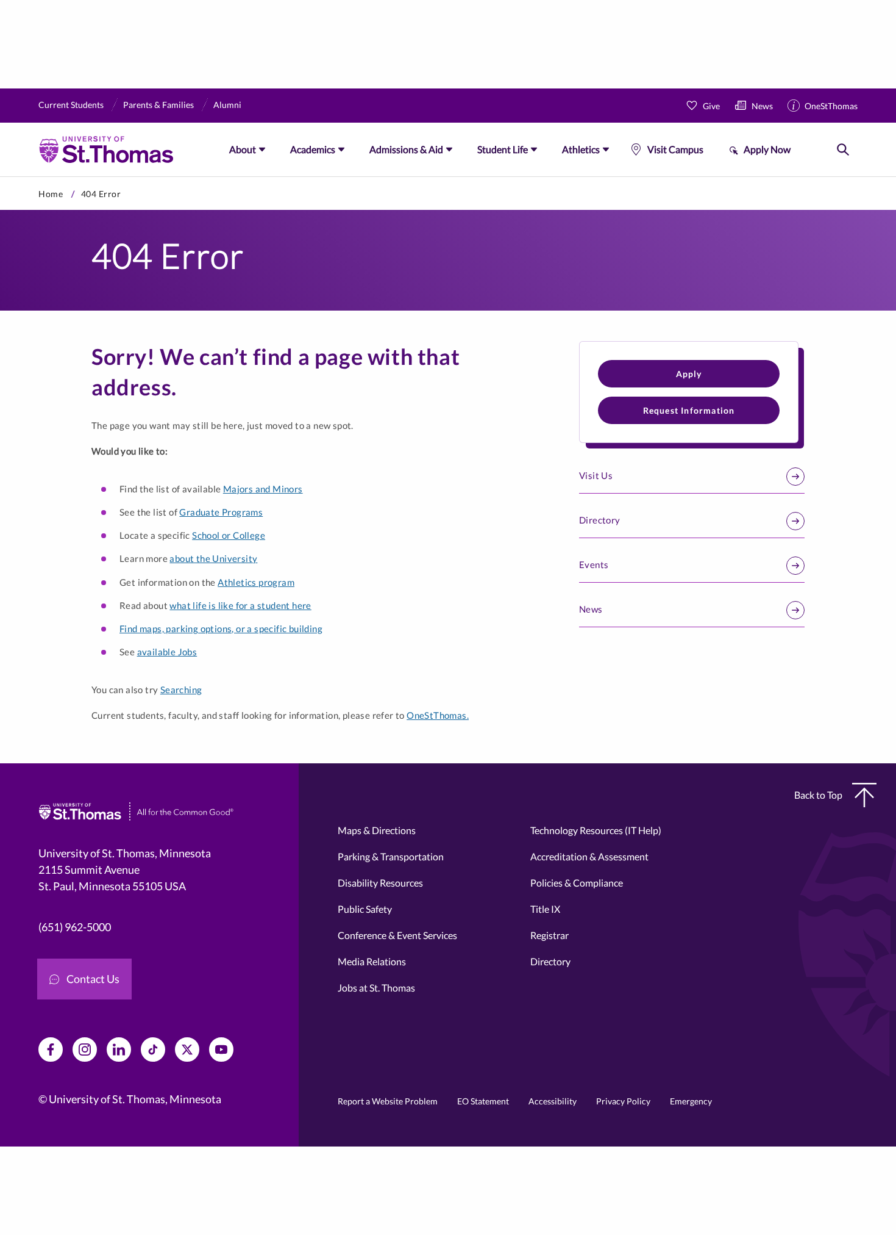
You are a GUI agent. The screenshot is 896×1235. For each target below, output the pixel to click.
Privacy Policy (623, 1101)
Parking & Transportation (391, 856)
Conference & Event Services (397, 935)
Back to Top (818, 795)
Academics (312, 149)
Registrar (549, 935)
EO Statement (483, 1101)
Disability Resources (380, 882)
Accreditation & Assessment (589, 856)
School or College (228, 535)
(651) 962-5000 (74, 927)
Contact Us (92, 978)
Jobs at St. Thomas (376, 987)
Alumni (227, 104)
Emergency (691, 1101)
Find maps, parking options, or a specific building (220, 628)
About (242, 149)
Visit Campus (675, 149)
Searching (181, 689)
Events (593, 564)
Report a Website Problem (388, 1101)
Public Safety (365, 909)
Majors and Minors (263, 488)
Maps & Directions (377, 830)
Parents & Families (158, 104)
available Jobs (167, 651)
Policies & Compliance (576, 882)
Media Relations (372, 961)
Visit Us (596, 475)
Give (711, 106)
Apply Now (767, 149)
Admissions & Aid (406, 149)
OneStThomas (831, 106)
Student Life (502, 149)
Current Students (71, 104)
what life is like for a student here (240, 605)
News (762, 106)
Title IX (545, 909)
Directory (599, 519)
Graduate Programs (221, 511)
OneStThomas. (438, 715)
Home (50, 194)
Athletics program (256, 582)
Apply (689, 374)
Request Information (689, 410)
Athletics (581, 149)
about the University (213, 558)
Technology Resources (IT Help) (595, 830)
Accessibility (552, 1101)
